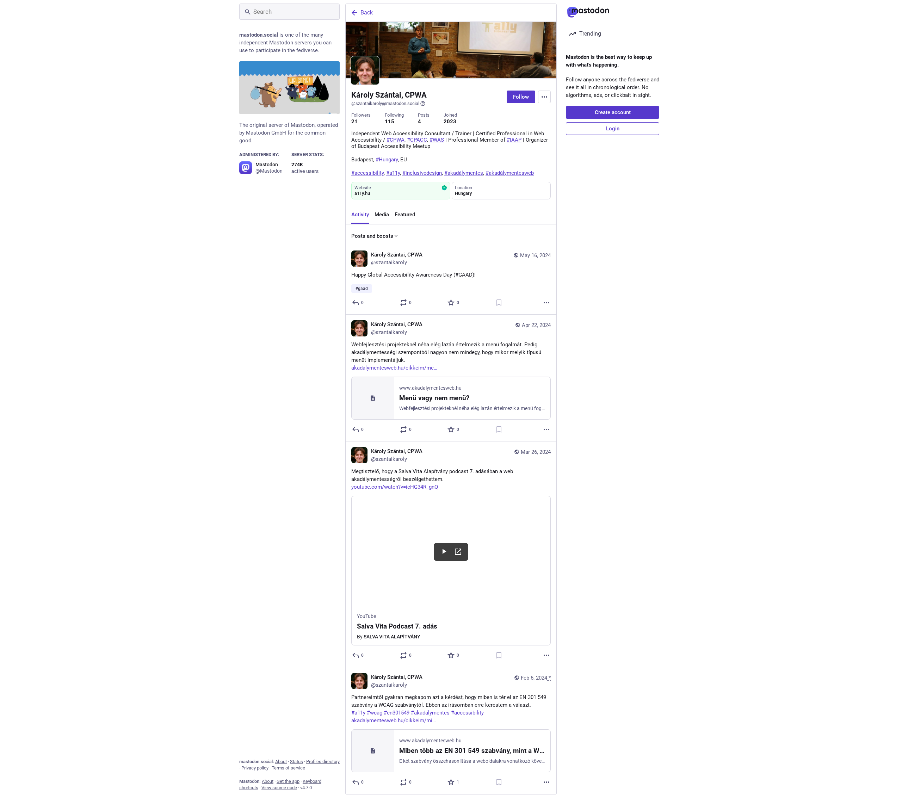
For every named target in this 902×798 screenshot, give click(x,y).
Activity (360, 214)
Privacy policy (254, 768)
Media (382, 214)
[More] (546, 302)
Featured (405, 214)
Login (612, 128)
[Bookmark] (499, 302)
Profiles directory (323, 761)
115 (389, 121)
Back (366, 12)
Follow (521, 97)
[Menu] (544, 97)
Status (296, 761)
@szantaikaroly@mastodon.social (385, 103)
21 (354, 121)
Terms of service (288, 768)
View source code (279, 787)
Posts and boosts (372, 236)
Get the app (288, 781)
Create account (613, 112)
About (281, 761)
